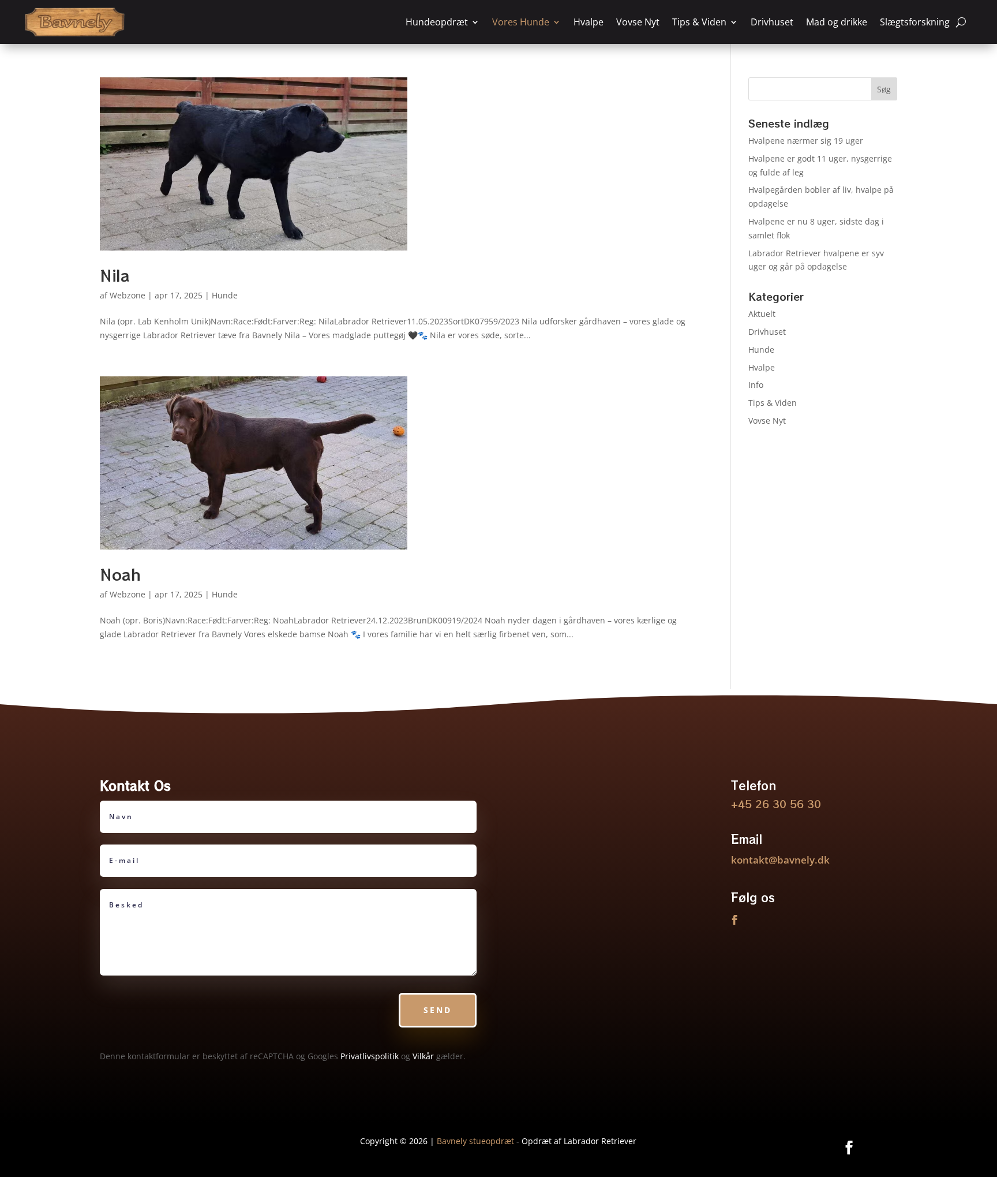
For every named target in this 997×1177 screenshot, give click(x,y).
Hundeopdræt (437, 22)
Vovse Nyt (637, 22)
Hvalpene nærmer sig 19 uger (805, 140)
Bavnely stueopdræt (475, 1140)
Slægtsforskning (915, 22)
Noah (120, 574)
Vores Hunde (520, 22)
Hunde (225, 295)
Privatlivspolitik (369, 1056)
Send (437, 1009)
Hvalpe (589, 22)
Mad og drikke (836, 22)
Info (755, 384)
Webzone (127, 295)
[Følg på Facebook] (735, 920)
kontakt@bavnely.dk (780, 859)
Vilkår (423, 1056)
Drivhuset (772, 22)
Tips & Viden (699, 22)
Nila (115, 275)
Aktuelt (761, 313)
